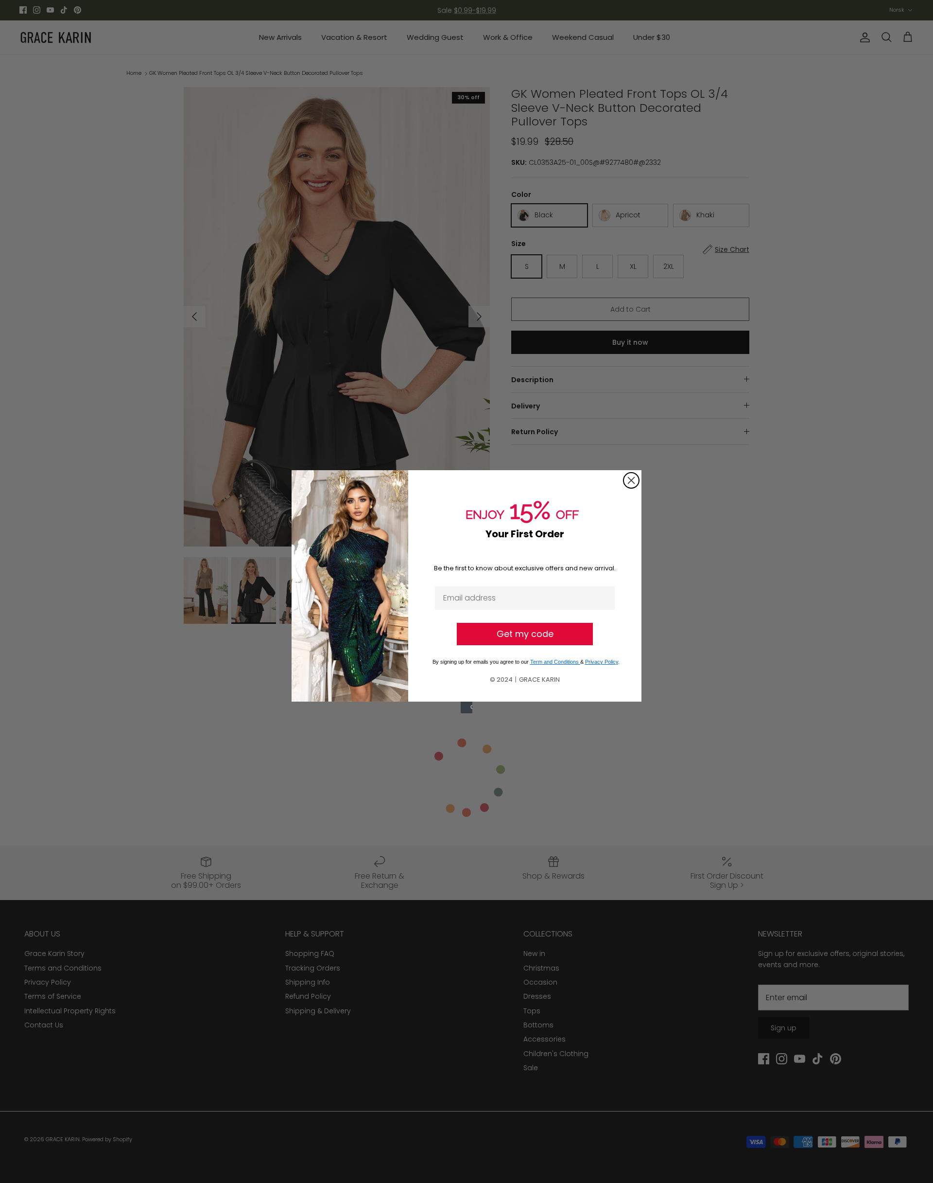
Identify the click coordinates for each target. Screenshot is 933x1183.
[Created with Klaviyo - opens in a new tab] (466, 707)
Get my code (525, 634)
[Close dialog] (631, 480)
